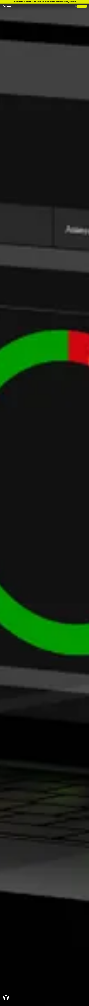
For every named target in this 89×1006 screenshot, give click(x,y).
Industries (34, 6)
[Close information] (88, 1)
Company (51, 6)
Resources (42, 6)
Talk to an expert (82, 6)
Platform (27, 6)
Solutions (19, 6)
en (68, 6)
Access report (72, 1)
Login (73, 6)
